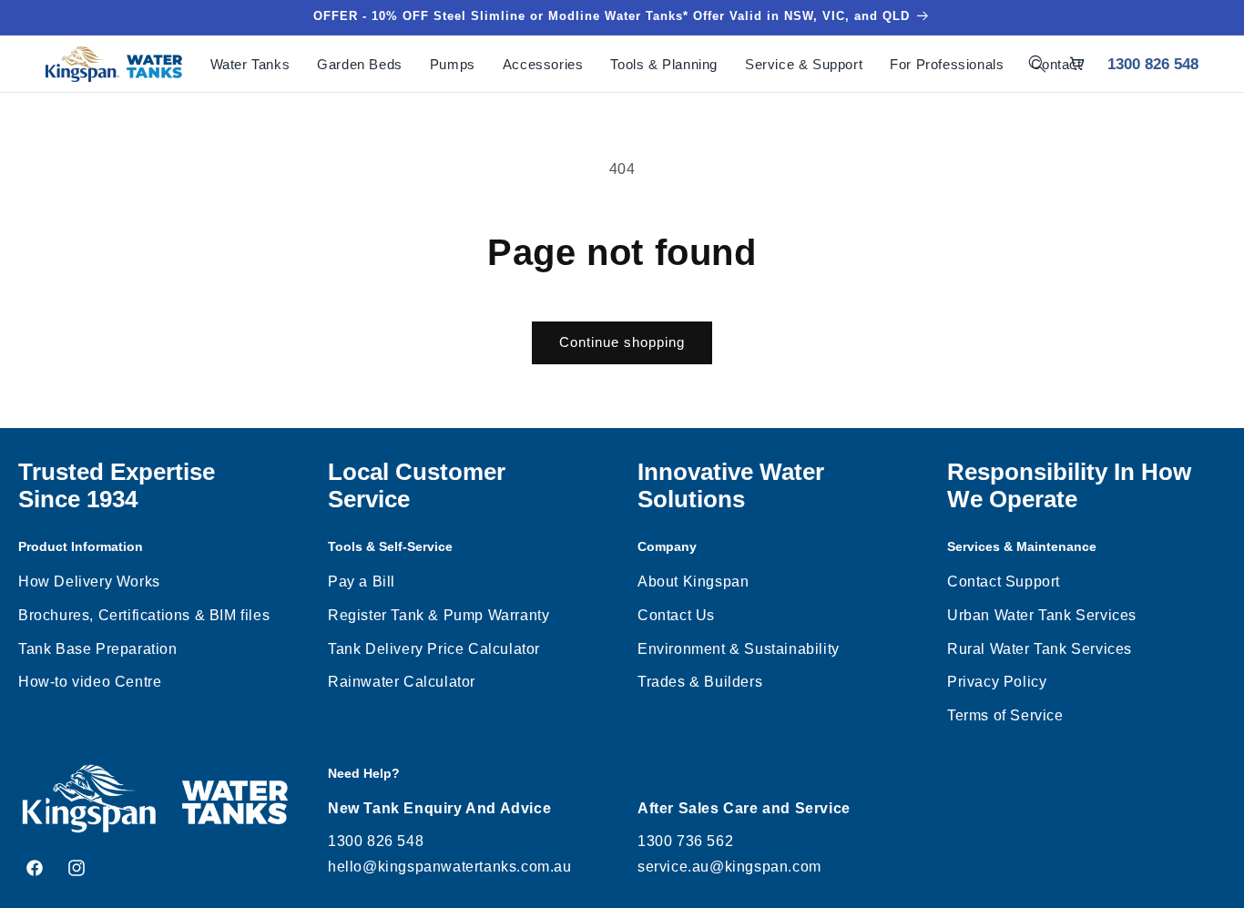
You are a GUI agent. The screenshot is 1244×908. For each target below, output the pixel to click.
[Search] (1037, 64)
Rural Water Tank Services (1039, 649)
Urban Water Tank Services (1042, 615)
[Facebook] (34, 868)
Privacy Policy (996, 681)
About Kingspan (693, 581)
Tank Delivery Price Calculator (434, 649)
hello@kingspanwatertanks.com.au (450, 866)
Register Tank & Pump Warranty (438, 615)
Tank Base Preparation (98, 649)
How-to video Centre (89, 681)
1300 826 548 (1152, 64)
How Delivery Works (89, 581)
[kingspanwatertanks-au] (114, 64)
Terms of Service (1005, 715)
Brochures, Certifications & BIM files (144, 615)
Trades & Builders (699, 681)
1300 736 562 (685, 841)
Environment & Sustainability (738, 649)
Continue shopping (622, 342)
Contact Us (676, 615)
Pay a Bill (361, 581)
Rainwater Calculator (401, 681)
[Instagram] (76, 868)
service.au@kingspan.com (729, 866)
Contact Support (1003, 581)
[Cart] (1077, 64)
